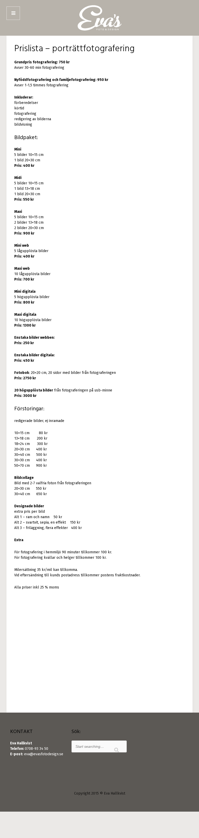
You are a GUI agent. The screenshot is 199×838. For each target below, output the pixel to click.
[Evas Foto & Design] (99, 18)
